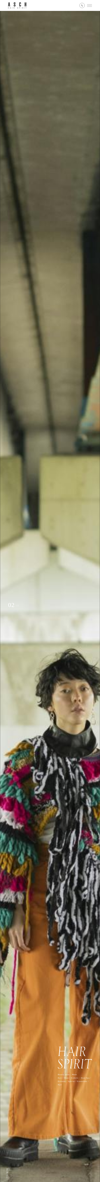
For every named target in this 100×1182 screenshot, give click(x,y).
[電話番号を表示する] (82, 5)
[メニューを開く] (89, 5)
